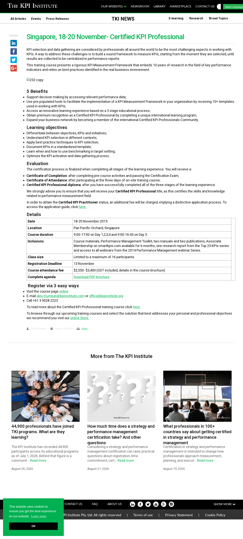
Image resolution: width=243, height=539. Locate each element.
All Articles (18, 19)
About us (114, 504)
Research (196, 18)
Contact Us (73, 504)
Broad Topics (221, 18)
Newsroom (140, 6)
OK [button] (34, 526)
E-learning (176, 18)
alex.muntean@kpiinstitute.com (60, 296)
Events (36, 19)
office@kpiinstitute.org (106, 296)
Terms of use (143, 515)
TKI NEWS (123, 18)
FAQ (95, 504)
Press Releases (59, 19)
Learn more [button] (38, 516)
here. (82, 207)
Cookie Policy (215, 515)
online (63, 291)
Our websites (112, 6)
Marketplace (180, 6)
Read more (38, 460)
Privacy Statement (179, 515)
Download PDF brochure (92, 277)
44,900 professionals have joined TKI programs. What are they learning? (42, 432)
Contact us (205, 6)
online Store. (79, 318)
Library (160, 6)
